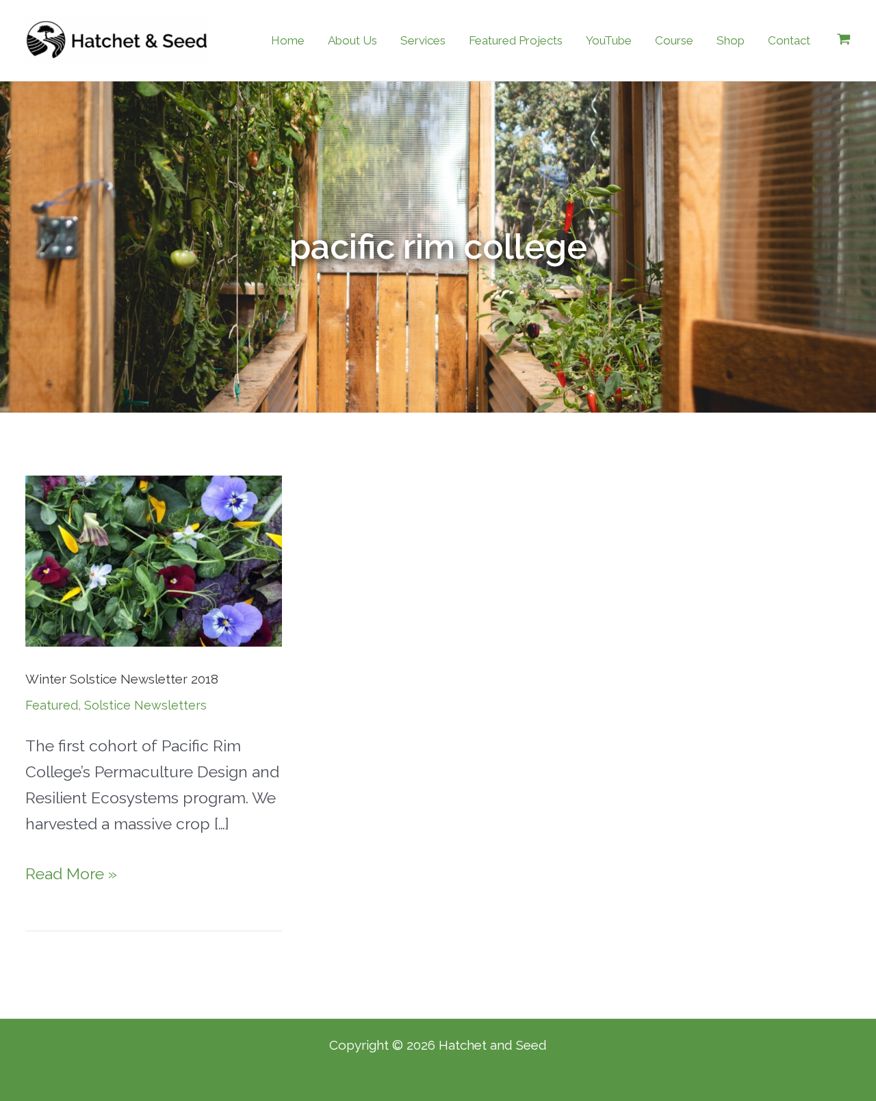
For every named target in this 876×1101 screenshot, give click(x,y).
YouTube (609, 40)
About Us (352, 40)
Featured (51, 705)
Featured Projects (516, 40)
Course (674, 40)
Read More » (71, 872)
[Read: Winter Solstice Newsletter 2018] (153, 559)
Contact (789, 40)
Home (288, 40)
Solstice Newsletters (145, 705)
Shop (731, 40)
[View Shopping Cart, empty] (844, 40)
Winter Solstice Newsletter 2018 (121, 678)
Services (423, 40)
